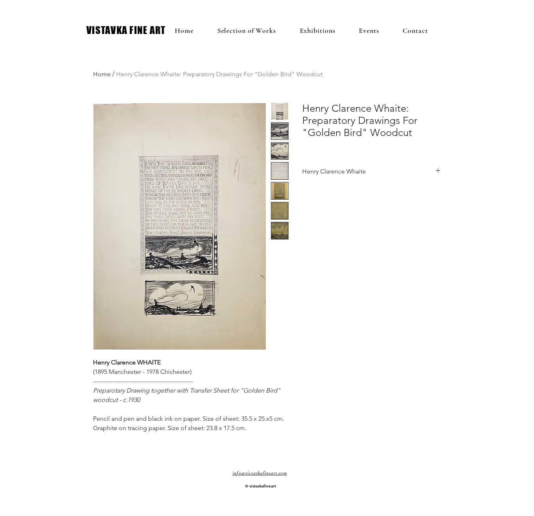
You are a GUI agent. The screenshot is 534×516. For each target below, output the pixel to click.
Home (102, 74)
